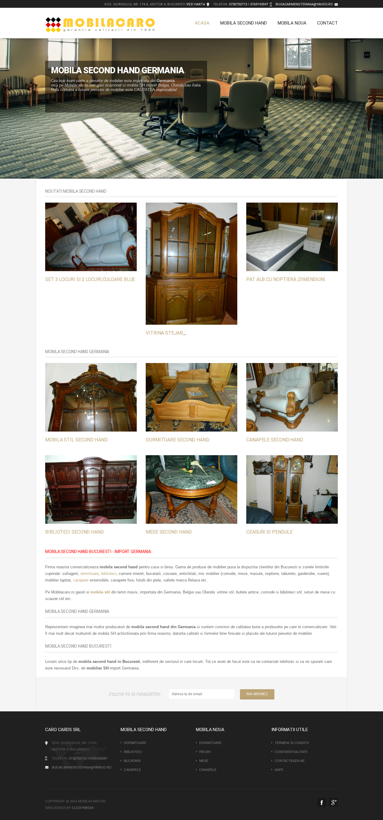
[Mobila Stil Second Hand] (91, 397)
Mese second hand (169, 532)
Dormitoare (135, 743)
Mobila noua (292, 23)
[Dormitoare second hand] (191, 397)
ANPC (279, 770)
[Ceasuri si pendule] (292, 489)
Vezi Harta (195, 4)
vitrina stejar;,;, (166, 332)
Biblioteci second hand (74, 532)
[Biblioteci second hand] (91, 489)
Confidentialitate (291, 752)
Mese (203, 761)
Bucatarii (132, 761)
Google (333, 802)
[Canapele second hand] (292, 397)
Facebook (321, 802)
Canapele (132, 770)
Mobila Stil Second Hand (76, 440)
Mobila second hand (243, 23)
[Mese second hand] (191, 489)
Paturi (205, 752)
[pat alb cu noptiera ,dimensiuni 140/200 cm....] (292, 236)
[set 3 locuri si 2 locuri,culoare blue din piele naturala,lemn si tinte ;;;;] (91, 236)
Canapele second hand (274, 440)
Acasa (202, 23)
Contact (327, 23)
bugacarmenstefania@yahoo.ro (304, 4)
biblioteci (108, 573)
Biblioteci (133, 752)
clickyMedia (83, 808)
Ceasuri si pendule (269, 532)
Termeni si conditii (292, 743)
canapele (81, 580)
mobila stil (100, 592)
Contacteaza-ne (290, 761)
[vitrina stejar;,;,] (191, 263)
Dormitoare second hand (177, 440)
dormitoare (89, 573)
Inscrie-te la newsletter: (136, 694)
